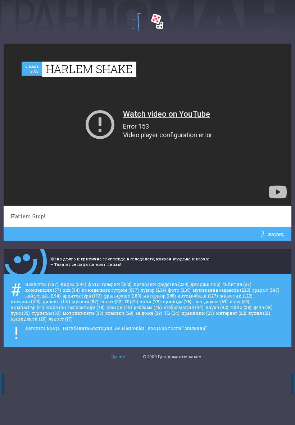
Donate (118, 356)
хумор (153, 290)
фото (179, 290)
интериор (159, 296)
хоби (150, 301)
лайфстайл (43, 296)
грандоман (210, 301)
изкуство (42, 284)
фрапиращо (122, 296)
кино (240, 307)
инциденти (29, 319)
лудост (61, 319)
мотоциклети (83, 313)
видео (275, 234)
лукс (20, 313)
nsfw (239, 301)
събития (236, 284)
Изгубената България (87, 328)
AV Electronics (130, 328)
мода (56, 307)
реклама (148, 307)
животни (236, 296)
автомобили (198, 296)
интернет (231, 313)
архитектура (82, 296)
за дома (148, 313)
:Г (137, 22)
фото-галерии (110, 284)
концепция (43, 290)
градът (266, 290)
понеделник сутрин (110, 290)
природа (177, 301)
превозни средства (161, 284)
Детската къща (42, 328)
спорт (111, 301)
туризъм (46, 313)
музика (85, 301)
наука (216, 307)
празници (197, 313)
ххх (71, 290)
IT (131, 301)
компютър (27, 307)
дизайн (56, 301)
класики (119, 313)
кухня (259, 313)
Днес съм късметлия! (157, 21)
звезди (119, 307)
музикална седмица (221, 290)
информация (184, 307)
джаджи (205, 284)
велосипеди (86, 307)
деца (263, 307)
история (26, 301)
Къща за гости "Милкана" (177, 328)
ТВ (172, 313)
